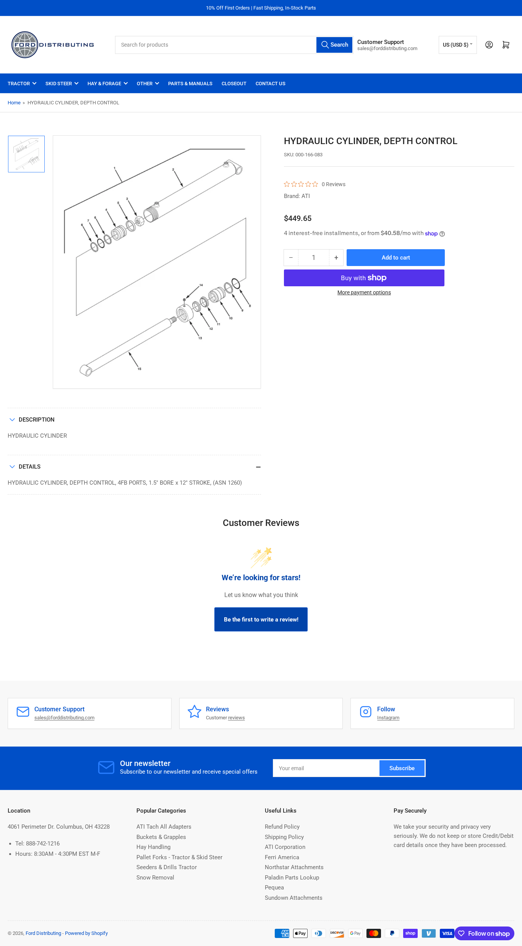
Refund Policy (282, 826)
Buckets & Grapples (161, 837)
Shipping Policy (284, 837)
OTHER (144, 83)
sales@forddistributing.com (64, 717)
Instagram (388, 717)
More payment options (364, 292)
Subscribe (402, 768)
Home (14, 102)
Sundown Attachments (294, 897)
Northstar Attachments (294, 867)
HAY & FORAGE (104, 83)
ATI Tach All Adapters (163, 826)
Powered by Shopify (86, 933)
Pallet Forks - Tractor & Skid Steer (179, 857)
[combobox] (234, 45)
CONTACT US (270, 83)
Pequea (274, 887)
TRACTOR (19, 83)
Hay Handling (153, 847)
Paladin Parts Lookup (292, 877)
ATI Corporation (285, 847)
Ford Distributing (43, 933)
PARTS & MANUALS (190, 83)
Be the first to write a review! (261, 619)
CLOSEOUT (234, 83)
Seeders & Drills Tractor (166, 867)
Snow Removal (155, 877)
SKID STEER (58, 83)
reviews (236, 717)
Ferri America (282, 857)
